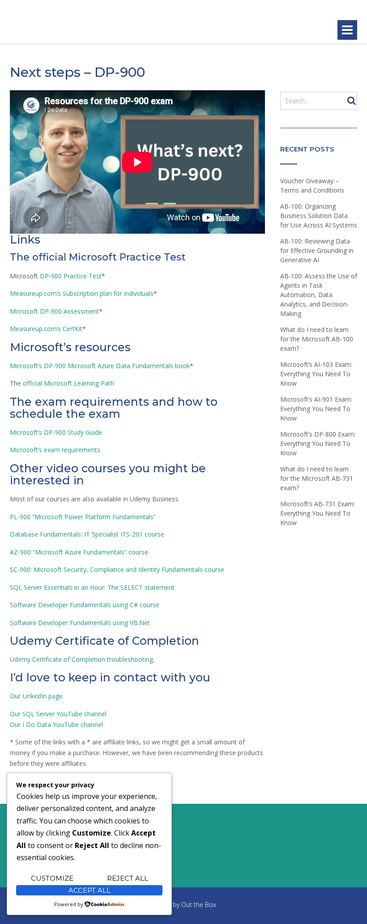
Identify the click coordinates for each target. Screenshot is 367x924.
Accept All (89, 890)
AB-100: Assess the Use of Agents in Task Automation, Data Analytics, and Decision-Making (318, 295)
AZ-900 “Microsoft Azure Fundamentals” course (79, 552)
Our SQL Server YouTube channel (58, 714)
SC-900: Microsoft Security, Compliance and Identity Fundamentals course (117, 569)
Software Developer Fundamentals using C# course (84, 605)
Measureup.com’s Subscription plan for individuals (82, 293)
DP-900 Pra (56, 276)
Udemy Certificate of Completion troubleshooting (81, 659)
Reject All (127, 878)
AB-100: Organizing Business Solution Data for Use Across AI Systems (318, 215)
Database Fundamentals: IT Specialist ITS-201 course (87, 534)
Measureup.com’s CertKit (46, 328)
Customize (52, 878)
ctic (78, 276)
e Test (92, 276)
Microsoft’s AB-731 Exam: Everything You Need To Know (317, 513)
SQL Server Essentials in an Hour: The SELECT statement (92, 587)
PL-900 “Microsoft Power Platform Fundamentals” (83, 516)
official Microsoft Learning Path (68, 383)
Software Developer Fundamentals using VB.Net (80, 622)
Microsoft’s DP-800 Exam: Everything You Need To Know (317, 443)
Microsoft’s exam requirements (55, 449)
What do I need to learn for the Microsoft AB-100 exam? (316, 339)
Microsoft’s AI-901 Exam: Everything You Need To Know (316, 408)
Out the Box (198, 904)
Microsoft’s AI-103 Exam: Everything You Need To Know (316, 373)
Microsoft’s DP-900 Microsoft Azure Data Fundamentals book (100, 365)
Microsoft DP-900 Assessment (54, 311)
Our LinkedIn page (36, 696)
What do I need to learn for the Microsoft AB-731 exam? (316, 478)
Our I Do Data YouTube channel (56, 724)
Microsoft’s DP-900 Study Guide (56, 432)
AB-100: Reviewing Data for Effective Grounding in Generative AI (317, 250)
